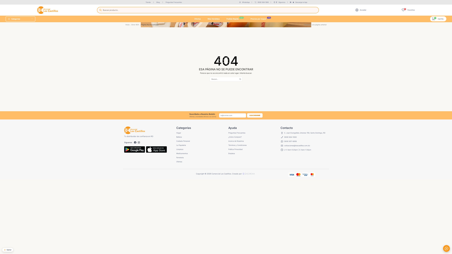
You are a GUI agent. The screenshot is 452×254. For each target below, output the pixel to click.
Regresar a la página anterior (315, 25)
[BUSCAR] (240, 79)
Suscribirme (254, 115)
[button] (360, 9)
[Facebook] (135, 142)
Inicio (127, 25)
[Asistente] (446, 248)
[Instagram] (139, 142)
